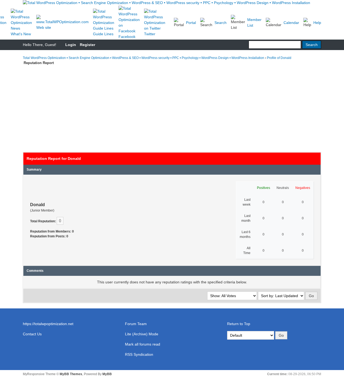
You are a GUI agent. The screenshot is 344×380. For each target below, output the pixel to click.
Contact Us (32, 334)
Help (317, 22)
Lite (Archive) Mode (141, 334)
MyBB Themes (71, 374)
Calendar (291, 22)
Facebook (127, 36)
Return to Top (238, 324)
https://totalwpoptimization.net (48, 324)
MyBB (107, 374)
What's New (21, 34)
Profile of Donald (279, 58)
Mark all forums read (142, 344)
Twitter (149, 34)
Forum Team (136, 324)
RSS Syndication (139, 354)
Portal (191, 22)
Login (70, 45)
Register (87, 45)
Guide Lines (103, 34)
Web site (43, 27)
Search (220, 22)
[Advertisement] (172, 106)
